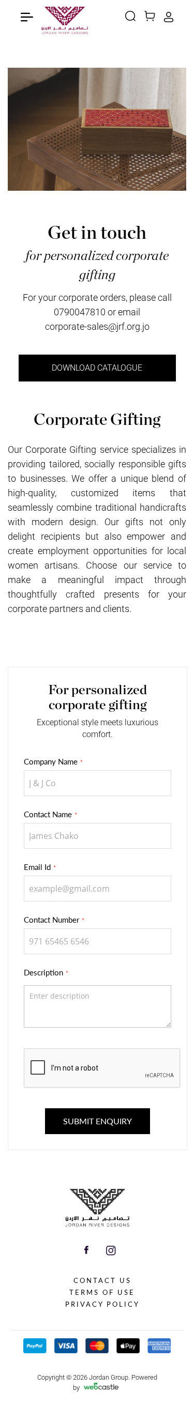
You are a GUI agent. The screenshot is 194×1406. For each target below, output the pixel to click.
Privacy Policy (102, 1304)
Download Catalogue (97, 368)
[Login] (168, 20)
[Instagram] (111, 1253)
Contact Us (102, 1280)
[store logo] (64, 24)
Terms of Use (102, 1292)
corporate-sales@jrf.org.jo (97, 326)
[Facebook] (86, 1251)
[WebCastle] (101, 1388)
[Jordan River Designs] (97, 1224)
